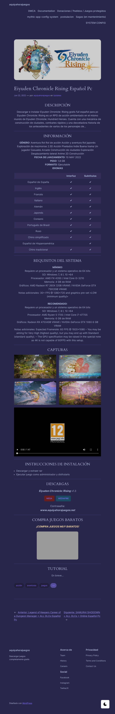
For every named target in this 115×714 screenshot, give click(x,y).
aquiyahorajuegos (19, 4)
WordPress (27, 703)
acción (19, 585)
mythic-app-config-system (42, 16)
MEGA (49, 498)
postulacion (67, 16)
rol (53, 585)
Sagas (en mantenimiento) (91, 16)
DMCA (31, 11)
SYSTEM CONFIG (96, 22)
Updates (57, 95)
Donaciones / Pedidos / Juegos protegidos (81, 11)
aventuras (31, 585)
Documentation (46, 11)
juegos (44, 585)
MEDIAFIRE (63, 498)
